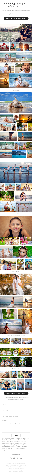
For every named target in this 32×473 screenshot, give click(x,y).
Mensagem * (4, 420)
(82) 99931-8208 (21, 463)
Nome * (3, 401)
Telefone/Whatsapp (6, 414)
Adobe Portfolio (19, 471)
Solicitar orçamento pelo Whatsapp (16, 18)
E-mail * (3, 407)
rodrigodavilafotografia (18, 467)
